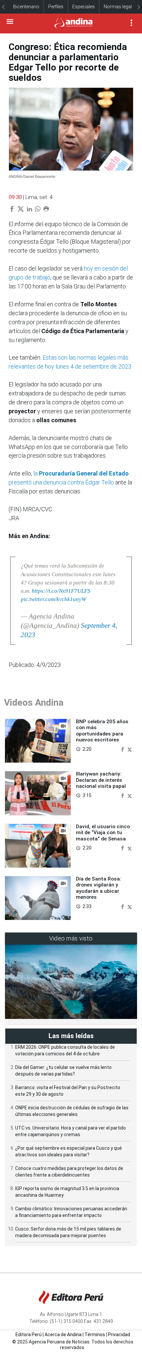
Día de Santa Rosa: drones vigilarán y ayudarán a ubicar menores (98, 888)
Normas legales (120, 6)
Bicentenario (26, 6)
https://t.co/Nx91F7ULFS (61, 591)
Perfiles (55, 6)
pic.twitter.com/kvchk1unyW (53, 599)
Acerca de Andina (63, 1334)
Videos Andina (33, 702)
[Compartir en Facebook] (123, 748)
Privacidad (119, 1334)
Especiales (83, 6)
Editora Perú (29, 1334)
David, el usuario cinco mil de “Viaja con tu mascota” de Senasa (103, 833)
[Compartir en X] (129, 748)
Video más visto (71, 938)
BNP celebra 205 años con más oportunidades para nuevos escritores (102, 731)
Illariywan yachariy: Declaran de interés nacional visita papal (101, 780)
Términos (95, 1334)
